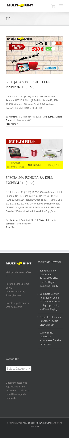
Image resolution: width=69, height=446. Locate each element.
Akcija (46, 116)
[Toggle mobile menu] (61, 6)
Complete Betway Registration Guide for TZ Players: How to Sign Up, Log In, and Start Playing (50, 301)
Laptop (58, 116)
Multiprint (13, 116)
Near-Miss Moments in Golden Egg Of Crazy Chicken (50, 320)
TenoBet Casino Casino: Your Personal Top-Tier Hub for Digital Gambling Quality (49, 278)
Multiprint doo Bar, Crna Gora (37, 422)
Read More (11, 123)
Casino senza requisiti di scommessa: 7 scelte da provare (50, 338)
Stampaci (10, 120)
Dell (52, 116)
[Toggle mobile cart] (53, 6)
